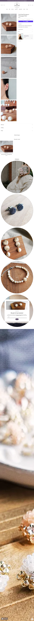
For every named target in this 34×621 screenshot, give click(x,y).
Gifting (2, 127)
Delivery (2, 124)
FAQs (2, 130)
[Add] (31, 38)
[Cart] (33, 5)
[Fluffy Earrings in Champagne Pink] (20, 36)
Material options (20, 29)
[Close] (28, 300)
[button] (31, 5)
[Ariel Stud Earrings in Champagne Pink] (6, 147)
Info (18, 31)
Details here (25, 0)
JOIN (17, 319)
